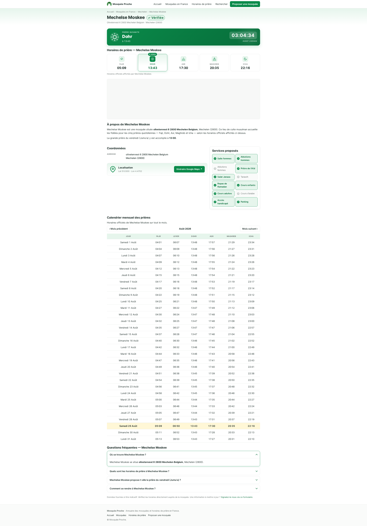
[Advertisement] (183, 99)
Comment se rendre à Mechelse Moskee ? (133, 488)
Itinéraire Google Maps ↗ (189, 169)
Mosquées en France (176, 4)
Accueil (157, 4)
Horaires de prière (201, 4)
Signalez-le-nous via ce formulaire (236, 497)
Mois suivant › (250, 228)
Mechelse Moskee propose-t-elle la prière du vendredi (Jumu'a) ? (145, 479)
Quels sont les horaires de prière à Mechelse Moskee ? (139, 471)
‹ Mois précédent (118, 228)
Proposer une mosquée (245, 4)
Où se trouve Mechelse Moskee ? (128, 454)
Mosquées (121, 515)
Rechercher (221, 4)
